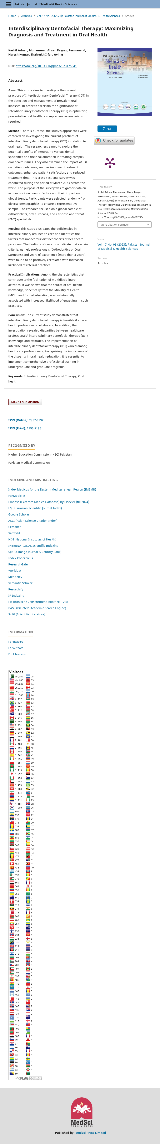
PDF (108, 128)
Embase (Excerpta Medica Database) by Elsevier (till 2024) (48, 502)
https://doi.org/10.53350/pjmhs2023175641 (46, 66)
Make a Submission (25, 402)
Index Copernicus (20, 558)
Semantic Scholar (20, 583)
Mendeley (15, 577)
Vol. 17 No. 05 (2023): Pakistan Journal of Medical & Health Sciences (78, 16)
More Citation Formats (114, 224)
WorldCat (14, 571)
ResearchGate (18, 564)
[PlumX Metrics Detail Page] (110, 162)
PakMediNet (16, 496)
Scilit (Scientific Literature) (26, 614)
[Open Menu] (8, 4)
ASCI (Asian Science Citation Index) (32, 521)
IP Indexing (16, 595)
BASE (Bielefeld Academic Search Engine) (37, 608)
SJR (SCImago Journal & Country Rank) (34, 552)
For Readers (15, 641)
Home (12, 16)
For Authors (15, 648)
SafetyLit (14, 533)
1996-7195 (25, 428)
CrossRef (14, 527)
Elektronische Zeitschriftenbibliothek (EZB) (38, 602)
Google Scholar (18, 514)
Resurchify (16, 589)
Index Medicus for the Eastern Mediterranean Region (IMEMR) (52, 489)
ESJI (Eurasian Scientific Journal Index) (35, 508)
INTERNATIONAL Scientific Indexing (33, 546)
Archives (26, 16)
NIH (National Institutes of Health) (32, 539)
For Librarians (16, 654)
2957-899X (26, 420)
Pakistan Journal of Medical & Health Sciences (46, 4)
